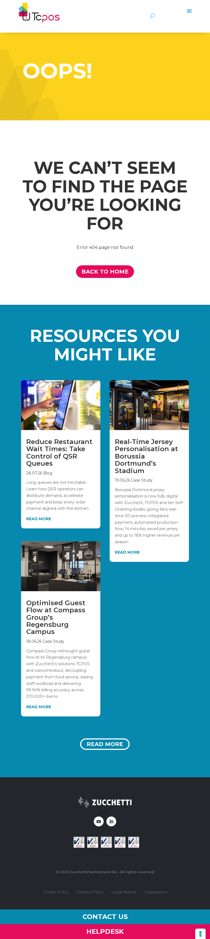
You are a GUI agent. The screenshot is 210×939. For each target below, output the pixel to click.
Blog (47, 473)
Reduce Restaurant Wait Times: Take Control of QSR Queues (59, 452)
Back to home (105, 271)
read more (38, 518)
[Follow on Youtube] (99, 821)
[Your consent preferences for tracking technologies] (200, 934)
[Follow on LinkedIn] (111, 821)
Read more (105, 744)
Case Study (53, 641)
